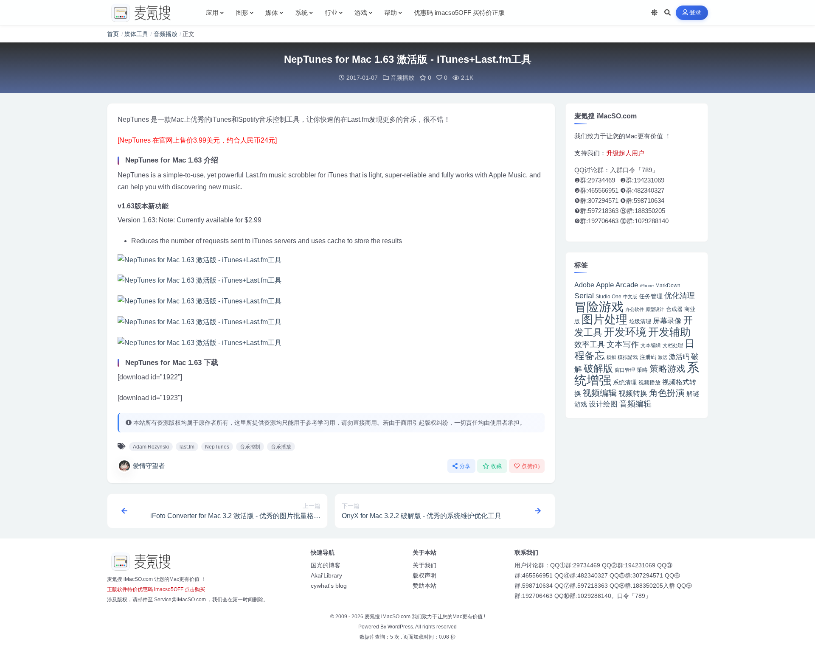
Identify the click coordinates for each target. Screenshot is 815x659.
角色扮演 (667, 393)
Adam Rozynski (151, 447)
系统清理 (625, 382)
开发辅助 (669, 332)
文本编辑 (651, 345)
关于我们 (424, 565)
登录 (695, 12)
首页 (113, 34)
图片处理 (604, 319)
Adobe (584, 285)
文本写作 (623, 344)
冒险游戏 (599, 307)
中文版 (630, 296)
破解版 (598, 368)
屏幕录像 (667, 321)
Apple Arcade (617, 285)
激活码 (679, 356)
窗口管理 (625, 370)
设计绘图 (603, 404)
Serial (584, 296)
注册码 (648, 357)
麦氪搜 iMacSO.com (388, 617)
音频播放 (165, 34)
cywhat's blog (329, 585)
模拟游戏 (628, 357)
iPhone (647, 285)
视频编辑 (600, 393)
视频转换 (632, 393)
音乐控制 (250, 447)
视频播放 (649, 382)
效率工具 (589, 344)
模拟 (611, 357)
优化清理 (679, 296)
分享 (465, 466)
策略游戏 (667, 368)
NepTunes (217, 447)
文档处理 (673, 345)
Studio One (608, 297)
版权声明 (424, 575)
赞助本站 (424, 585)
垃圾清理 (640, 321)
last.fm (187, 447)
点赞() (530, 466)
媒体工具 (136, 34)
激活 (662, 357)
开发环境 (625, 332)
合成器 (674, 309)
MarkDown (667, 286)
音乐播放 (281, 447)
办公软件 (634, 309)
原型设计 (655, 309)
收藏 (496, 466)
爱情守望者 (149, 465)
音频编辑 (635, 403)
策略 (642, 370)
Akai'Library (326, 575)
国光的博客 (325, 565)
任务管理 (651, 296)
